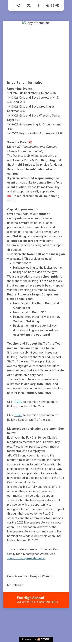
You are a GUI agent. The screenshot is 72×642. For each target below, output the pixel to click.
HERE (18, 402)
